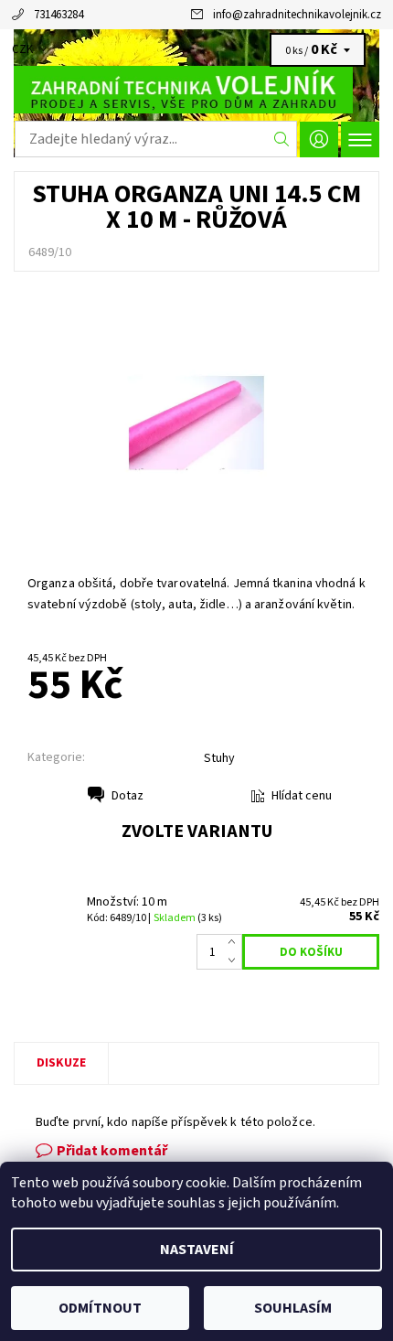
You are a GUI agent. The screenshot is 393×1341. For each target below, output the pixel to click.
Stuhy (219, 758)
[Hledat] (282, 139)
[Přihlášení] (319, 139)
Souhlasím (293, 1308)
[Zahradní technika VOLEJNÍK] (196, 89)
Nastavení (197, 1249)
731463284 (58, 14)
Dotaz (127, 796)
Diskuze (61, 1063)
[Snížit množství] (235, 961)
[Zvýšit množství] (235, 943)
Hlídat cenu (301, 796)
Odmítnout (100, 1308)
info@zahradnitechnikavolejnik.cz (297, 14)
